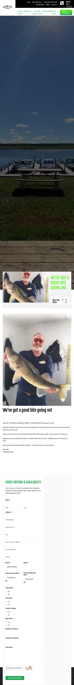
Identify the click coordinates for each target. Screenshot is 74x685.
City (7, 534)
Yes (9, 591)
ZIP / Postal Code (11, 549)
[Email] (66, 302)
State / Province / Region (13, 542)
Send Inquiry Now (15, 678)
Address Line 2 (10, 527)
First (7, 507)
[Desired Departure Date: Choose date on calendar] (24, 582)
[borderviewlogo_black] (7, 5)
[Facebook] (62, 300)
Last (25, 507)
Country (8, 557)
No (9, 594)
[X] (66, 300)
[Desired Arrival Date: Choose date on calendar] (6, 581)
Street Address (10, 519)
